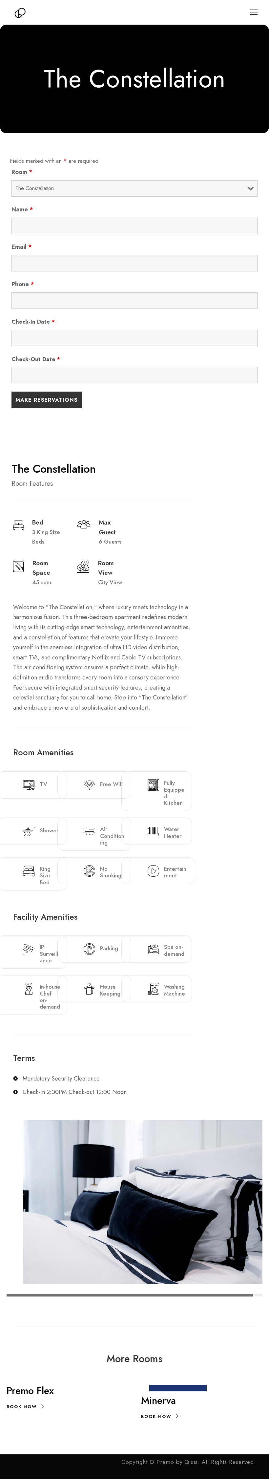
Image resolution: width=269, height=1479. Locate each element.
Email (21, 247)
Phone (22, 284)
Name (22, 209)
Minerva (158, 1400)
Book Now (22, 1407)
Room (21, 172)
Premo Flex (30, 1390)
